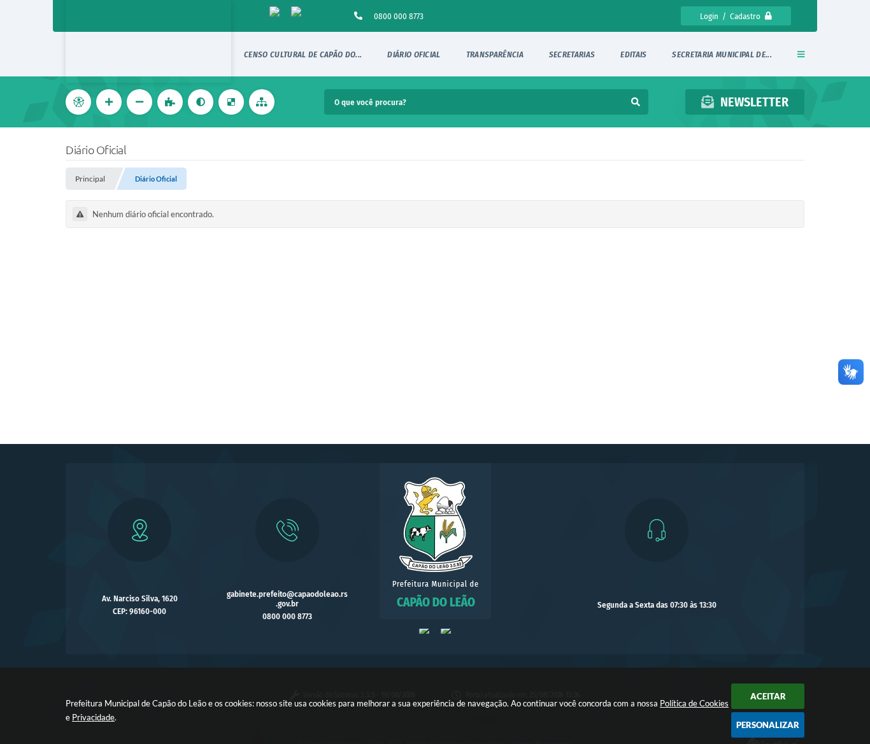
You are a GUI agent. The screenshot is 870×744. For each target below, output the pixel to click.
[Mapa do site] (263, 102)
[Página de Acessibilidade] (80, 102)
